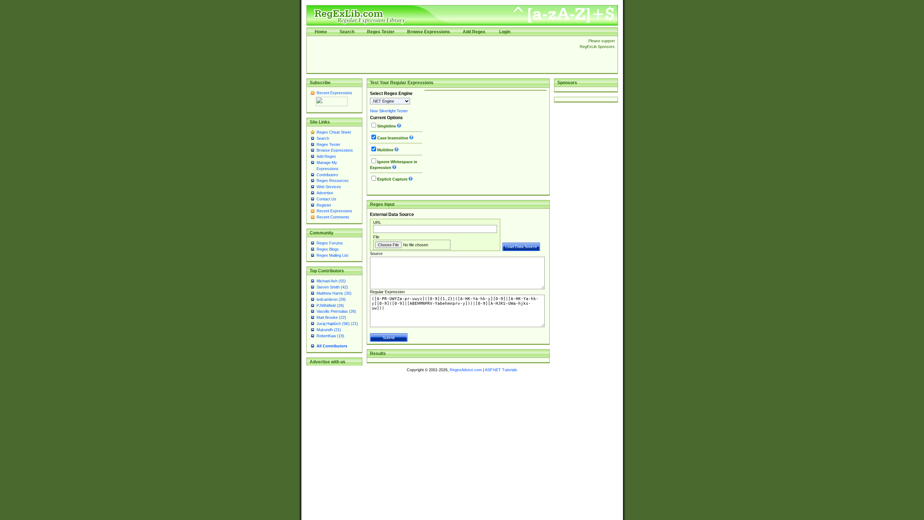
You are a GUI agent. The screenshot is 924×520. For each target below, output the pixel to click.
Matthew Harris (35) (334, 293)
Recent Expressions (334, 93)
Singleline (386, 126)
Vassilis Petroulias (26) (336, 311)
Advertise (325, 193)
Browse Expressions (428, 31)
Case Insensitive (392, 138)
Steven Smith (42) (332, 287)
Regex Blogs (328, 249)
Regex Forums (330, 243)
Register (324, 205)
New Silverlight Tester (389, 111)
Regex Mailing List (332, 255)
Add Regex (474, 31)
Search (347, 31)
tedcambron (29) (331, 299)
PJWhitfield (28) (330, 305)
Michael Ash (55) (331, 281)
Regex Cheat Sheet (334, 132)
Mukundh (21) (329, 330)
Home (321, 31)
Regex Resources (333, 180)
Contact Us (326, 199)
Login (504, 31)
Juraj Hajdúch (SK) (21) (337, 323)
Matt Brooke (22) (331, 317)
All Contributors (332, 346)
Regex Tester (381, 31)
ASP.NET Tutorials (501, 370)
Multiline (385, 150)
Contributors (327, 175)
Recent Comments (333, 217)
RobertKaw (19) (330, 336)
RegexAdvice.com (466, 370)
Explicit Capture (392, 179)
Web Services (329, 187)
